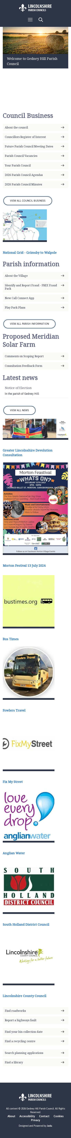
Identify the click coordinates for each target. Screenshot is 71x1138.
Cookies (59, 1116)
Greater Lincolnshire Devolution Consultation (28, 452)
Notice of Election (18, 388)
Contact (44, 1116)
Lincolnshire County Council (24, 996)
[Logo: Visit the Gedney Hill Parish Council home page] (35, 8)
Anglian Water (14, 853)
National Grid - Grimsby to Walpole (30, 252)
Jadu (49, 1125)
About (11, 1116)
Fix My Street (13, 782)
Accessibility (27, 1116)
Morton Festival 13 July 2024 (24, 565)
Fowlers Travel (14, 710)
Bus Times (11, 639)
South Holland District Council (26, 924)
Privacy (35, 1120)
